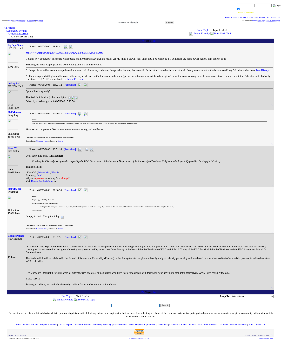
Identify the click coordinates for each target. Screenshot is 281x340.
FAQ (268, 17)
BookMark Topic (223, 33)
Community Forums (16, 30)
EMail (54, 172)
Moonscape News (41, 141)
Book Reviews (210, 324)
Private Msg (44, 172)
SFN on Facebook (238, 324)
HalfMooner (14, 112)
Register (262, 17)
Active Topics (243, 17)
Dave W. (12, 148)
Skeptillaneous (120, 324)
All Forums (9, 27)
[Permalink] (70, 84)
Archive (60, 141)
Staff (250, 324)
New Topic (203, 30)
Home (227, 17)
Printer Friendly (202, 33)
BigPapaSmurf (16, 45)
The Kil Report (65, 324)
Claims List (162, 324)
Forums (234, 17)
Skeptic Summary (48, 324)
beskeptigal (14, 83)
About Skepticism (137, 324)
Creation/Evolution (82, 324)
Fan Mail (151, 324)
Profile (254, 20)
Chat (10, 20)
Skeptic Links (195, 324)
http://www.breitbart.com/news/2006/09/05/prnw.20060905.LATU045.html (64, 52)
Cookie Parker (16, 235)
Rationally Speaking (102, 324)
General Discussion (18, 33)
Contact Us (275, 17)
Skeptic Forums (30, 324)
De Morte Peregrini (73, 79)
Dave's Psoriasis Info (42, 181)
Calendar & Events (178, 324)
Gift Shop (223, 324)
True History (262, 70)
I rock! (40, 175)
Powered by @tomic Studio (139, 338)
